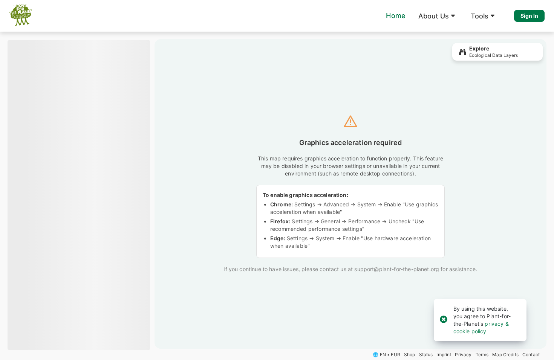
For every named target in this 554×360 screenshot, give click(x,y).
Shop (409, 354)
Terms (482, 354)
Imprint (443, 354)
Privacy (463, 354)
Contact (531, 354)
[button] (438, 15)
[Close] (443, 320)
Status (426, 354)
